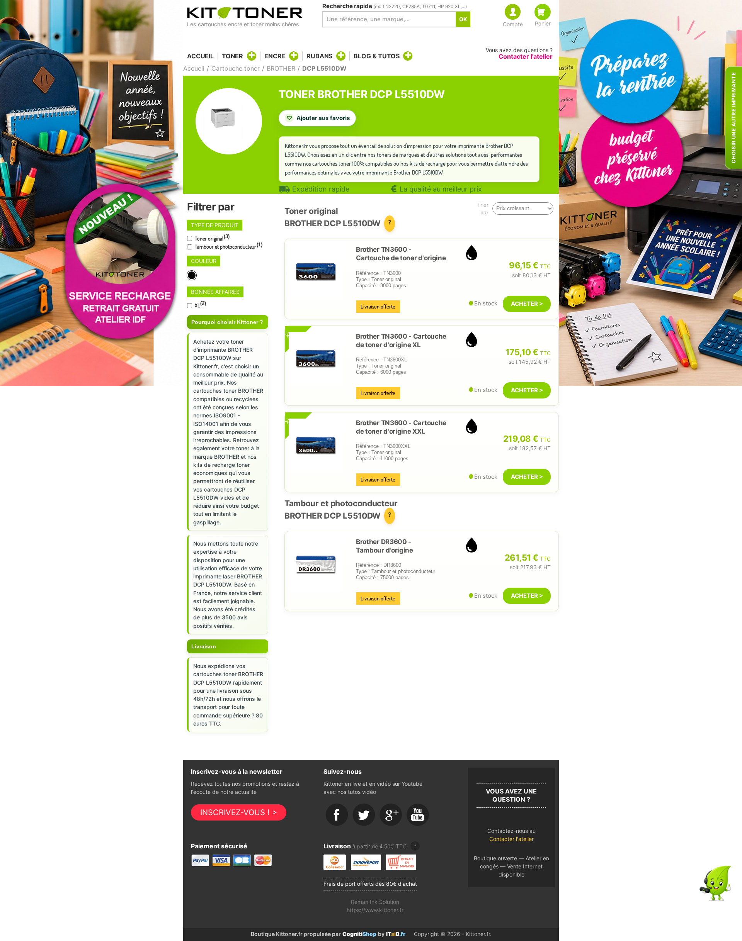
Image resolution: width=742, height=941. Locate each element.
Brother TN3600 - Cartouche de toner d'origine (401, 254)
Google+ (391, 815)
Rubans (319, 56)
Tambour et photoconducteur (228, 246)
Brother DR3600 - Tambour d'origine (384, 546)
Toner (232, 56)
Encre (274, 56)
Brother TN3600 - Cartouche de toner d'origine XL (401, 340)
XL (200, 304)
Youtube (418, 815)
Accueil (200, 56)
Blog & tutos (376, 56)
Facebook (337, 815)
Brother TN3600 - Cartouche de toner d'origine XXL (401, 427)
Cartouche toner (235, 68)
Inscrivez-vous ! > (238, 812)
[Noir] (192, 275)
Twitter (364, 815)
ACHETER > (527, 303)
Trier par (482, 208)
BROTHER (281, 68)
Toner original (212, 238)
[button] (511, 837)
